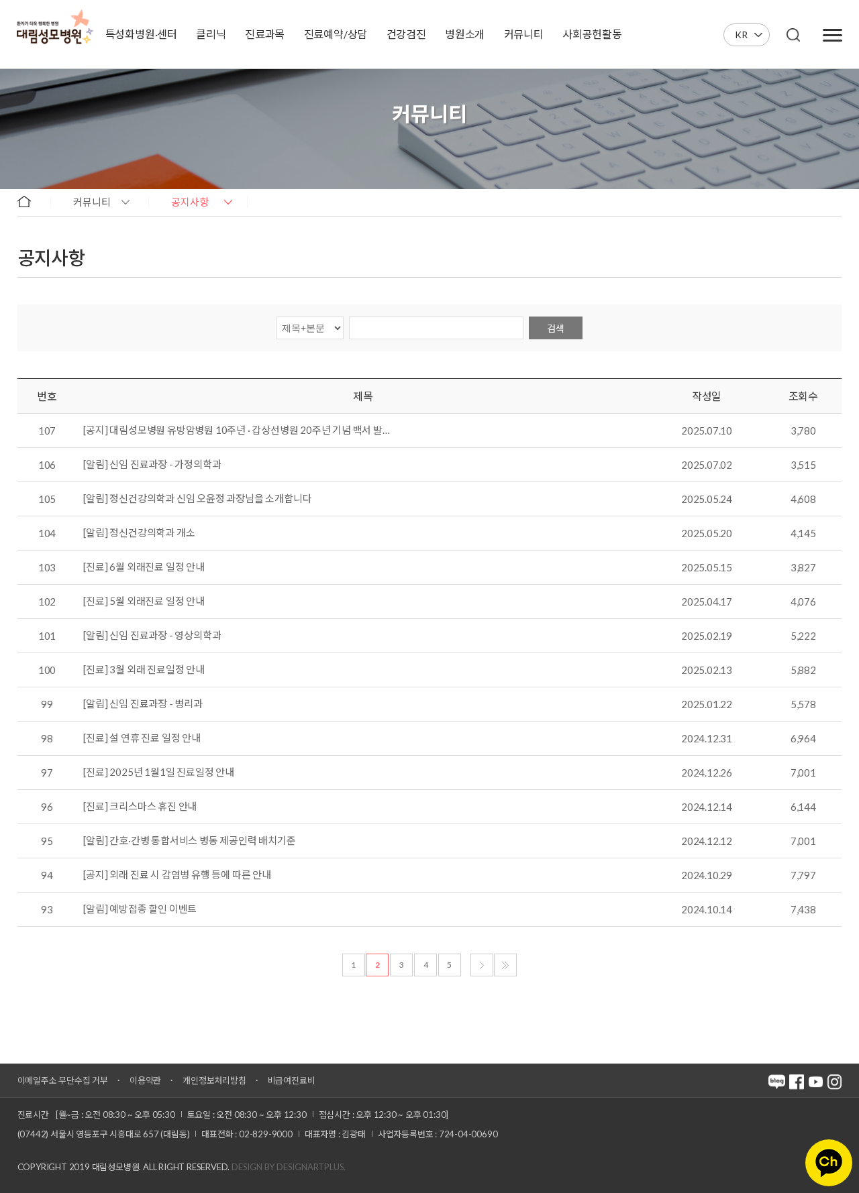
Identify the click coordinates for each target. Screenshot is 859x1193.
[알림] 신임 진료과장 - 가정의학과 (152, 464)
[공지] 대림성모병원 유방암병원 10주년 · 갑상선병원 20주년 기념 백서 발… (236, 430)
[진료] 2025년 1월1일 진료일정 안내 (158, 772)
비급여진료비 (291, 1080)
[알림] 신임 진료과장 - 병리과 (142, 704)
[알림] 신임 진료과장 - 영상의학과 (152, 635)
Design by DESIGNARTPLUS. (289, 1166)
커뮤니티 (92, 202)
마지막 (505, 965)
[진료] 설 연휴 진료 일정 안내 (141, 738)
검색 (555, 328)
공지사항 (190, 202)
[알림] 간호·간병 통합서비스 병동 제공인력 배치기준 (189, 841)
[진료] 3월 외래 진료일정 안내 (143, 670)
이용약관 (145, 1080)
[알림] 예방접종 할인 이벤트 (140, 909)
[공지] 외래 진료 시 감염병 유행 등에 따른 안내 (176, 875)
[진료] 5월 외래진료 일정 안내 (143, 601)
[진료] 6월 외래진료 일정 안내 (143, 567)
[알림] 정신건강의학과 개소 (139, 533)
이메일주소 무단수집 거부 (62, 1080)
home (30, 201)
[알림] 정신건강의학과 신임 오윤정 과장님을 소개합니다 (197, 499)
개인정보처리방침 (214, 1080)
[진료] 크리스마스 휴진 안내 (140, 806)
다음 (481, 965)
